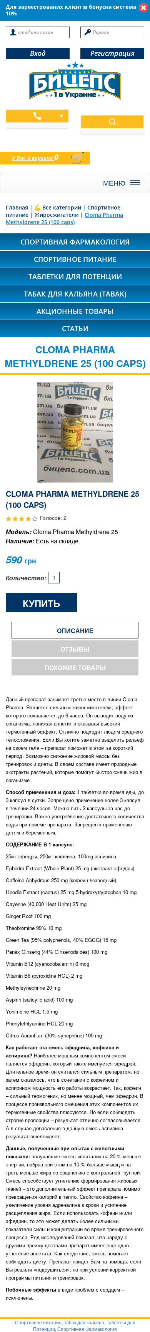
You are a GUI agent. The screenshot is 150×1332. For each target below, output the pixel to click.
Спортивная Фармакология (87, 1328)
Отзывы (75, 649)
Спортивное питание (75, 259)
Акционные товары (75, 311)
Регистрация (112, 53)
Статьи (75, 328)
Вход (37, 53)
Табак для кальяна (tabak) (75, 293)
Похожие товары (75, 667)
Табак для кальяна (84, 1322)
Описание (75, 630)
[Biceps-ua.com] (75, 80)
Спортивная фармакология (75, 241)
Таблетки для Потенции (75, 276)
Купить (41, 603)
